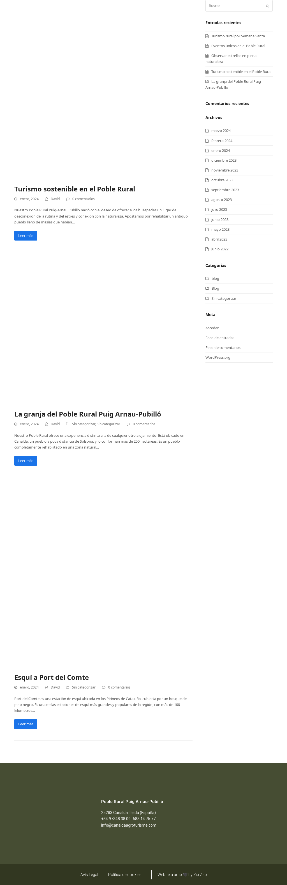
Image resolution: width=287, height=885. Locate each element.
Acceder (212, 327)
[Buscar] (239, 6)
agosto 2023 (221, 199)
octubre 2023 (222, 179)
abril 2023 (219, 239)
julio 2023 (219, 209)
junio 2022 (219, 248)
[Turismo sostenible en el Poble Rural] (103, 88)
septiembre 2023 (225, 189)
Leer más (25, 235)
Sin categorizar (83, 424)
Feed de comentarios (222, 347)
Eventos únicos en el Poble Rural (238, 45)
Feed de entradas (219, 337)
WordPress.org (217, 357)
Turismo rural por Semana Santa (238, 35)
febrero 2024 (221, 140)
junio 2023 (219, 219)
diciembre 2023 (224, 160)
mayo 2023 (220, 229)
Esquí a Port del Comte (51, 677)
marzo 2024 (221, 130)
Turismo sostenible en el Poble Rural (74, 188)
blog (215, 278)
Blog (215, 288)
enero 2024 (220, 150)
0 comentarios (83, 198)
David (55, 198)
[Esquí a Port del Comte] (103, 577)
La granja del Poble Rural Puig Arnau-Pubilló (87, 414)
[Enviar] (267, 6)
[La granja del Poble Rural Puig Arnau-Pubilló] (84, 333)
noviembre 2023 (224, 170)
